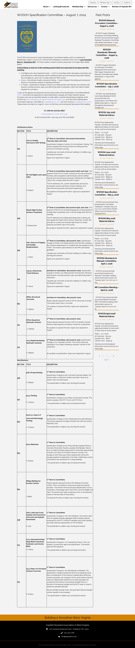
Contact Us (127, 2)
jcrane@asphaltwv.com (82, 102)
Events (104, 7)
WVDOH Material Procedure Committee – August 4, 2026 (106, 23)
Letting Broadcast (61, 7)
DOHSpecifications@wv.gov (55, 99)
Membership (77, 7)
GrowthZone (92, 645)
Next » (106, 360)
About (46, 7)
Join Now (117, 2)
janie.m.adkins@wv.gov (34, 99)
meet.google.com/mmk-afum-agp (54, 114)
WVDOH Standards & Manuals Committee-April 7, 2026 (107, 261)
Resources (92, 7)
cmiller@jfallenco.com (52, 102)
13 (113, 356)
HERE (19, 95)
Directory (93, 2)
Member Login (105, 2)
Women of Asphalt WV (122, 7)
